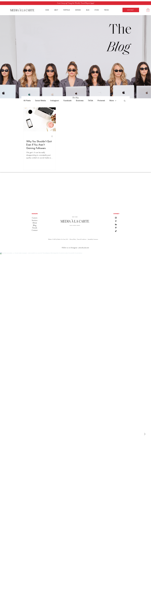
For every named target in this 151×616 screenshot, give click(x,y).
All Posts (27, 100)
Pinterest (101, 100)
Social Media (40, 100)
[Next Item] (144, 434)
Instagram (54, 100)
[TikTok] (116, 231)
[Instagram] (116, 218)
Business (79, 100)
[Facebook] (116, 221)
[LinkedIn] (116, 224)
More (111, 100)
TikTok (90, 100)
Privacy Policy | (73, 239)
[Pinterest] (116, 228)
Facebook (67, 100)
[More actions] (52, 136)
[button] (147, 10)
